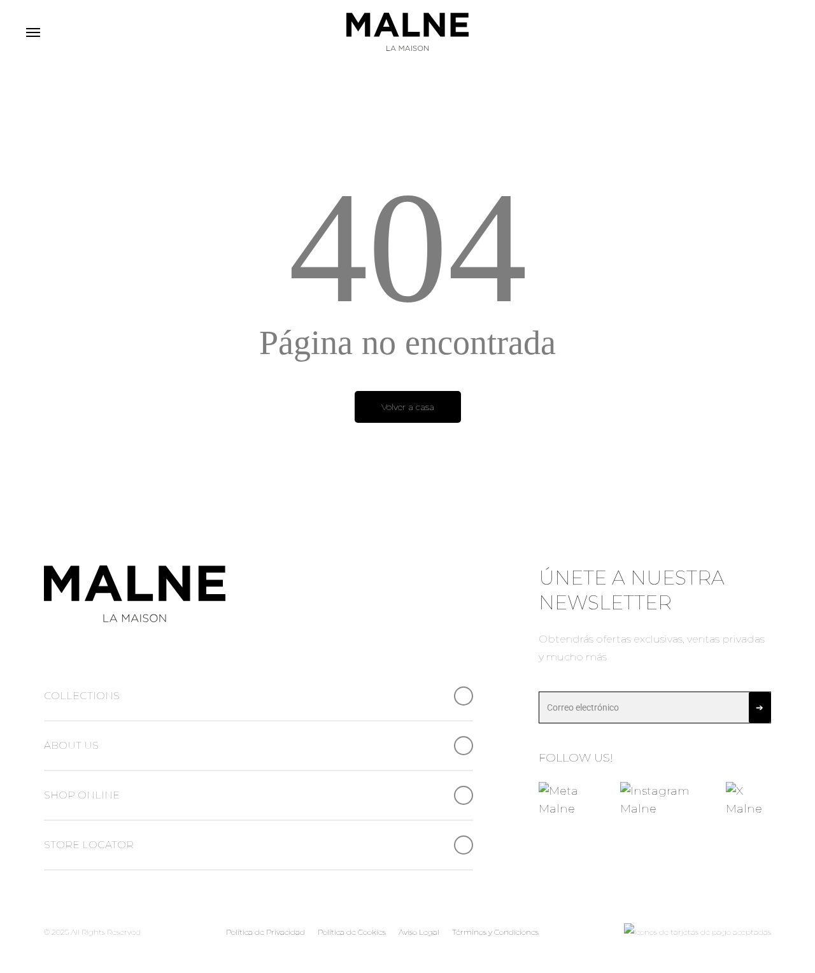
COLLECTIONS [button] (82, 696)
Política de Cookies (352, 932)
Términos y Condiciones (495, 932)
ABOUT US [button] (71, 745)
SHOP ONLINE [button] (82, 795)
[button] (32, 31)
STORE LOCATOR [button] (89, 845)
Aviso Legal (419, 932)
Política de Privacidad (265, 932)
